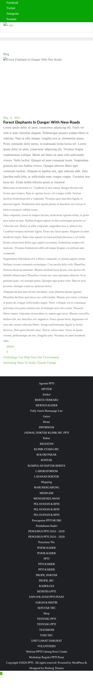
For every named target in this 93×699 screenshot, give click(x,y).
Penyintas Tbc (46, 542)
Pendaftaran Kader (46, 525)
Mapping (46, 482)
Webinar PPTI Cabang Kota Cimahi (46, 651)
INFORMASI (46, 427)
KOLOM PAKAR (46, 454)
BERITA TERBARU (46, 400)
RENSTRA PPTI (46, 591)
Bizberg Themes (54, 668)
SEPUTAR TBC (46, 608)
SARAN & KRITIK (46, 602)
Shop (46, 613)
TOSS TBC (46, 635)
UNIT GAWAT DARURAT (46, 640)
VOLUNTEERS (46, 646)
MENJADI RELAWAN (47, 498)
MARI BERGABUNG (46, 487)
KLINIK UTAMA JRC (46, 449)
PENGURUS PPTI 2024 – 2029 (46, 531)
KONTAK (46, 460)
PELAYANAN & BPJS (46, 504)
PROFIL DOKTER (46, 575)
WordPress (78, 662)
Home (46, 421)
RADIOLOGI (46, 586)
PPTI (46, 558)
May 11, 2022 (11, 117)
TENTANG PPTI (46, 618)
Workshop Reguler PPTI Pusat (46, 657)
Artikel (46, 394)
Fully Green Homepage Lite (46, 410)
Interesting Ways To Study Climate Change (29, 362)
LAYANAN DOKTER (46, 476)
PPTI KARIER (46, 564)
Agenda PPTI (46, 383)
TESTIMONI (46, 629)
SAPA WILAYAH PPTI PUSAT (46, 596)
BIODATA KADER (47, 405)
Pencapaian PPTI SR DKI (46, 520)
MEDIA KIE (47, 493)
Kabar (46, 438)
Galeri (46, 416)
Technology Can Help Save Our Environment (31, 357)
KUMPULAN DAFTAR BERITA (46, 465)
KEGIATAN (46, 443)
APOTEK (46, 389)
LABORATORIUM (46, 471)
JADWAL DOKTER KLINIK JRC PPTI (46, 432)
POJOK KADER (46, 547)
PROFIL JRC (46, 580)
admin (10, 346)
